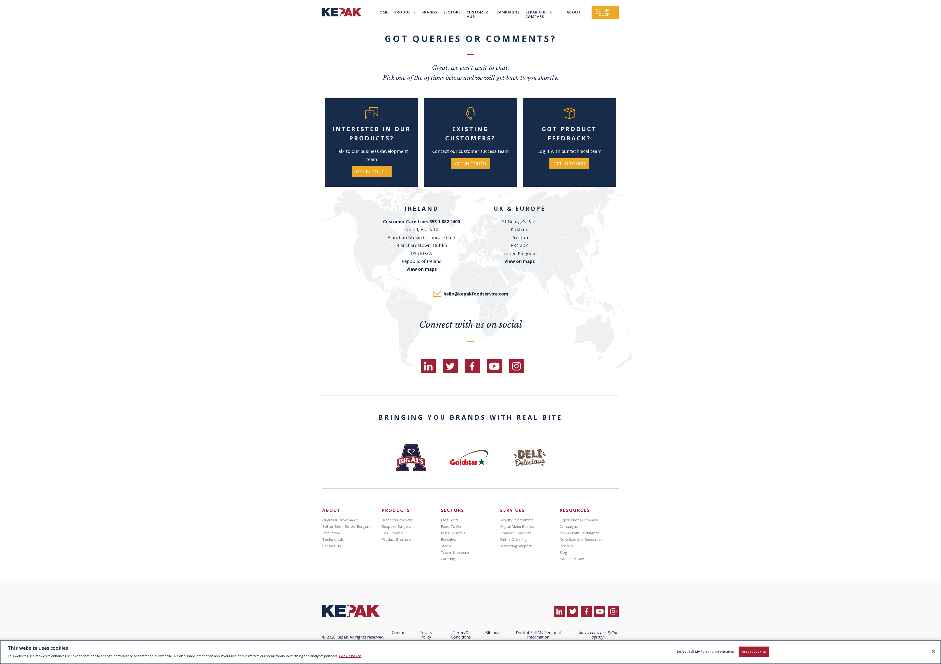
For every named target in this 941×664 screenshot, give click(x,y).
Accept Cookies (754, 651)
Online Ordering (513, 539)
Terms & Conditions (461, 635)
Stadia (446, 545)
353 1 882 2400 (444, 221)
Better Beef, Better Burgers (346, 526)
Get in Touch (603, 12)
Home (382, 12)
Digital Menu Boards (517, 526)
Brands (429, 12)
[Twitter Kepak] (450, 366)
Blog (563, 552)
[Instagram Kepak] (516, 366)
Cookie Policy (350, 655)
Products (405, 12)
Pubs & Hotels (453, 532)
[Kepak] (341, 23)
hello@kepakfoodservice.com (476, 294)
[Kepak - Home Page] (354, 611)
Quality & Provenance (340, 519)
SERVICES (512, 510)
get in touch (371, 171)
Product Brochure (396, 539)
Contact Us (331, 545)
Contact (399, 632)
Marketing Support (516, 545)
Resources (574, 510)
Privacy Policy (425, 635)
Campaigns (508, 12)
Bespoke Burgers (396, 526)
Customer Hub (477, 14)
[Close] (933, 651)
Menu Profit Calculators (579, 532)
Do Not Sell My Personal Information (705, 651)
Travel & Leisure (455, 552)
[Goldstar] (470, 457)
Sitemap (493, 632)
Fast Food (449, 519)
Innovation (331, 532)
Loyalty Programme (517, 519)
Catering (448, 558)
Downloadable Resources (581, 539)
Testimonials (333, 539)
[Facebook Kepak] (472, 366)
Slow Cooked (392, 532)
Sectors (452, 12)
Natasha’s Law (571, 558)
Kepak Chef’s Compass (538, 14)
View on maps (421, 269)
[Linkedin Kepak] (428, 366)
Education (449, 539)
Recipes (566, 545)
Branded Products (397, 519)
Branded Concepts (516, 532)
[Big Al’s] (411, 457)
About (574, 12)
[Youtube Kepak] (494, 366)
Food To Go (451, 526)
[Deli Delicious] (529, 457)
